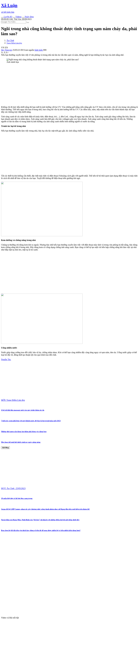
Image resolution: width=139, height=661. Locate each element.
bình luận (39, 50)
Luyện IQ (7, 17)
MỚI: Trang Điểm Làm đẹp (13, 400)
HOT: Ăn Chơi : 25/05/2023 (13, 488)
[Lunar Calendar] (23, 17)
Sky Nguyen (6, 50)
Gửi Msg (5, 448)
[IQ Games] (2, 17)
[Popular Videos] (14, 17)
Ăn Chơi (10, 40)
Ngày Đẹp (29, 17)
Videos (18, 17)
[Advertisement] (69, 84)
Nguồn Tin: (6, 359)
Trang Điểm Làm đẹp (14, 43)
